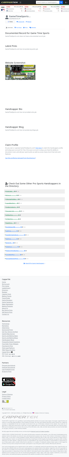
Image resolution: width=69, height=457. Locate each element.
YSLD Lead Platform (8, 348)
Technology (5, 324)
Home (4, 282)
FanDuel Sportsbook (8, 367)
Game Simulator (7, 300)
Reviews (33, 27)
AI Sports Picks (6, 371)
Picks (26, 27)
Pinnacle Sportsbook (8, 365)
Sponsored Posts (7, 330)
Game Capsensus (7, 302)
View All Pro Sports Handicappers (34, 263)
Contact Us (5, 314)
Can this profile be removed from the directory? (20, 158)
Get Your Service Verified (10, 332)
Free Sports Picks (7, 346)
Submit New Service (8, 334)
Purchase (19, 27)
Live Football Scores (8, 369)
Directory (5, 290)
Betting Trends (6, 296)
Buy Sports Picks (7, 310)
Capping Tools (6, 294)
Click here (39, 148)
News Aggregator (7, 304)
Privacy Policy (6, 396)
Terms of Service (7, 394)
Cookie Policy (6, 398)
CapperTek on (6, 352)
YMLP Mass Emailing (8, 350)
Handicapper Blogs (8, 340)
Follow (11, 21)
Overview (10, 27)
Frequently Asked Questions (11, 342)
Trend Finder (6, 298)
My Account (6, 284)
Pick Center (5, 286)
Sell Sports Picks (7, 312)
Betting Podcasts (7, 306)
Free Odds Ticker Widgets (10, 344)
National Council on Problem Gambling (40, 431)
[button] (66, 2)
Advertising (5, 328)
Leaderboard (6, 288)
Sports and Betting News (10, 336)
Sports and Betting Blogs (10, 338)
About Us (5, 308)
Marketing (5, 326)
